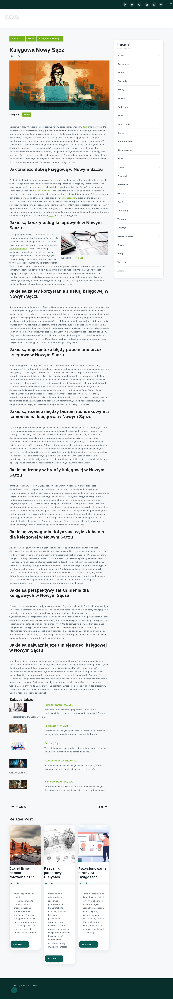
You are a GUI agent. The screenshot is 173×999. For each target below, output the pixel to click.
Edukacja (122, 81)
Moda (120, 116)
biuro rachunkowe (18, 248)
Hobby (120, 90)
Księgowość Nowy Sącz (56, 726)
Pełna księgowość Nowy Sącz (59, 705)
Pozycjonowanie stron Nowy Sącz (60, 761)
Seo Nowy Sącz (52, 743)
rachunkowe (44, 191)
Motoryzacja (123, 124)
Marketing (122, 107)
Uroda (120, 245)
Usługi (120, 253)
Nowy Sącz (77, 258)
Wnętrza (121, 262)
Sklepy (120, 193)
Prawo (120, 167)
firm (85, 127)
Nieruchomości (125, 141)
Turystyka (122, 228)
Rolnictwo (122, 184)
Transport (122, 219)
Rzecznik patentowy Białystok (53, 873)
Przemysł (122, 176)
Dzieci (120, 72)
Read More (18, 945)
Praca (120, 159)
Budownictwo (124, 64)
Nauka (120, 133)
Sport (120, 202)
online (101, 521)
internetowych (69, 198)
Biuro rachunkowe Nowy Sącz (58, 782)
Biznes (31, 38)
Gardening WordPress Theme (24, 985)
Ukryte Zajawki (125, 236)
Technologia (123, 210)
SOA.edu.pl (17, 38)
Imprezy (121, 98)
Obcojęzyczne (124, 150)
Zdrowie (121, 271)
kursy (51, 215)
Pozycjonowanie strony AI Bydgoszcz (92, 873)
